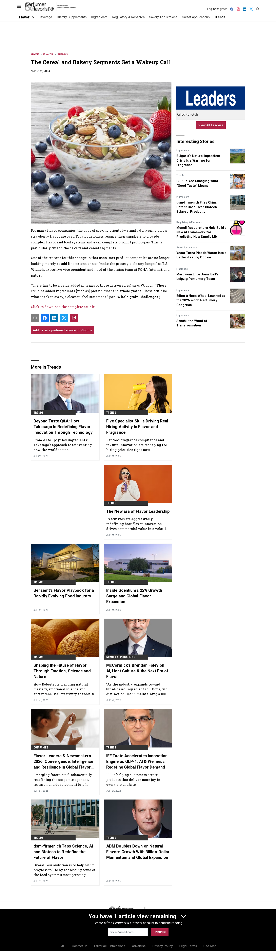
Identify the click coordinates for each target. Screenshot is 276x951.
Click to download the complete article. (63, 307)
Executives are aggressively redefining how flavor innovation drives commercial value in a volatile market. (137, 524)
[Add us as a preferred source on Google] (74, 318)
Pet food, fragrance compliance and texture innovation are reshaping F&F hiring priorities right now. (137, 445)
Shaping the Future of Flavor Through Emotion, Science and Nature (62, 671)
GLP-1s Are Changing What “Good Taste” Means (197, 183)
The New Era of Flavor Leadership (138, 511)
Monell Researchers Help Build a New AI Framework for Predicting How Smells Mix (201, 232)
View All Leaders (210, 125)
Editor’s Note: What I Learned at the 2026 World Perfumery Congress (200, 300)
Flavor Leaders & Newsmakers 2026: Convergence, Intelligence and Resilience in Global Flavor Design (63, 761)
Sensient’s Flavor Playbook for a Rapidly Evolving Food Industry (64, 593)
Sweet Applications (187, 247)
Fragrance (182, 269)
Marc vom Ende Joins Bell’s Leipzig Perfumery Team (197, 276)
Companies (41, 747)
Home (35, 54)
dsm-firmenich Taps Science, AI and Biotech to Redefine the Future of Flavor (63, 852)
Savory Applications (120, 657)
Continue (160, 932)
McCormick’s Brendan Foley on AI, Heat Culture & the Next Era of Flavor (137, 671)
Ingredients (182, 150)
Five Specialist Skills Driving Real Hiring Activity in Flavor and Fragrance (137, 427)
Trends (63, 54)
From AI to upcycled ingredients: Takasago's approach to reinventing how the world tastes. (63, 445)
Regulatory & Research (189, 222)
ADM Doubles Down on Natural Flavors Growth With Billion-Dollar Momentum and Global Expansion (138, 852)
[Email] (35, 318)
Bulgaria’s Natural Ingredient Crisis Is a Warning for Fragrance (198, 160)
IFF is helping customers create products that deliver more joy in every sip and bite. (133, 780)
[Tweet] (64, 318)
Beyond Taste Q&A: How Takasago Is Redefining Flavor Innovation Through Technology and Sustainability (63, 427)
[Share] (45, 318)
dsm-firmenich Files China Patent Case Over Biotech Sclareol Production (196, 206)
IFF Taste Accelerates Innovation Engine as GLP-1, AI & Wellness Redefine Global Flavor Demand (136, 761)
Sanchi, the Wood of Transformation (191, 323)
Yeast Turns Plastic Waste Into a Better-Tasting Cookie (201, 255)
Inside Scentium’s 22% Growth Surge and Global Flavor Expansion (134, 596)
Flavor (48, 54)
